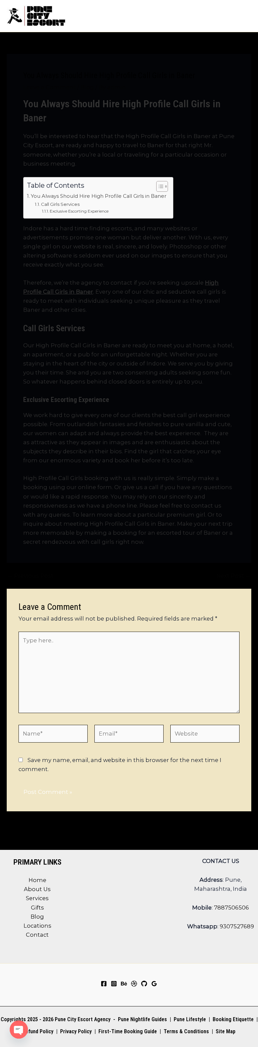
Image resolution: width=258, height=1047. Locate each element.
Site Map (225, 1031)
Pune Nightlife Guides (142, 1019)
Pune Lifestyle (190, 1019)
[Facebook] (104, 984)
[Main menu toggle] (243, 15)
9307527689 (237, 926)
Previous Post (30, 575)
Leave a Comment (49, 87)
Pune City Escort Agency (83, 1019)
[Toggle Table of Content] (158, 186)
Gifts (37, 907)
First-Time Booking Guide (127, 1031)
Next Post (233, 575)
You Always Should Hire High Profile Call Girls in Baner (98, 196)
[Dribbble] (134, 984)
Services (37, 898)
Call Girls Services (61, 204)
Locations (37, 925)
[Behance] (124, 984)
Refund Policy (38, 1031)
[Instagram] (114, 984)
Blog (87, 87)
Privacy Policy (76, 1031)
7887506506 (231, 907)
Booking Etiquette (233, 1019)
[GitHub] (144, 984)
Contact (37, 934)
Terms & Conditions (185, 1031)
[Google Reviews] (154, 984)
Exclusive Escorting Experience (80, 211)
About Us (37, 889)
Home (37, 880)
